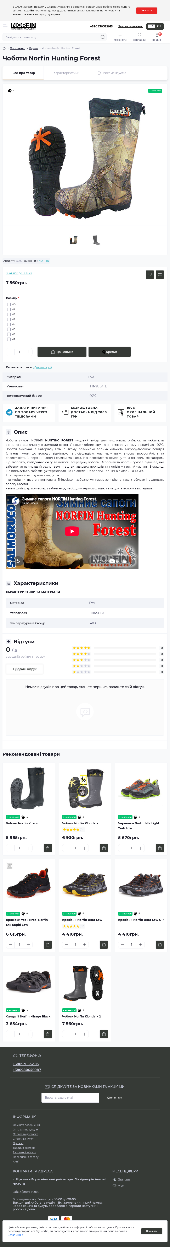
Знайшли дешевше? (19, 273)
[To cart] (48, 848)
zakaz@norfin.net (26, 1192)
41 (13, 309)
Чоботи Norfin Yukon (22, 823)
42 (13, 314)
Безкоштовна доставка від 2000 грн (89, 412)
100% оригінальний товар (141, 412)
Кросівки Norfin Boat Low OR (141, 920)
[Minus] (10, 352)
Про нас (18, 1143)
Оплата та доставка (25, 1134)
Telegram (124, 1179)
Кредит (111, 352)
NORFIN (44, 260)
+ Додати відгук (24, 669)
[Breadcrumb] (4, 48)
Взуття (33, 48)
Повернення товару (26, 1157)
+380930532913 (26, 1064)
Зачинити (146, 10)
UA (151, 26)
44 (14, 324)
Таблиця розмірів (24, 1147)
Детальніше (15, 1234)
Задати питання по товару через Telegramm (31, 412)
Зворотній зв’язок (24, 1152)
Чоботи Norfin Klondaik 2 (81, 1016)
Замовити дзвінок (130, 26)
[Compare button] (160, 274)
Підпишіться (114, 1097)
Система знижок (23, 1138)
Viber (121, 1185)
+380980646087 (27, 1070)
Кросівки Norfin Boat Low (82, 920)
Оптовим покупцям (25, 1129)
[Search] (103, 37)
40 (14, 304)
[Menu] (5, 26)
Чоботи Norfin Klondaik (80, 823)
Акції (16, 1161)
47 (13, 339)
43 (13, 319)
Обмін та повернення (26, 1125)
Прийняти (151, 1231)
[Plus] (28, 352)
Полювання (17, 48)
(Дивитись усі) (42, 367)
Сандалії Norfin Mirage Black (28, 1016)
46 (13, 334)
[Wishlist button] (150, 274)
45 (13, 329)
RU (159, 26)
